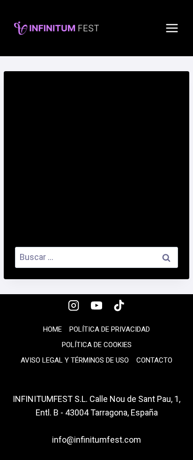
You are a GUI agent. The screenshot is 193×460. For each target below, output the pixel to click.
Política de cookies (97, 345)
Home (52, 329)
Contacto (154, 360)
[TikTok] (119, 305)
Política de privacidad (109, 329)
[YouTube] (96, 305)
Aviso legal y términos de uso (75, 360)
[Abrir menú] (172, 28)
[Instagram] (73, 305)
